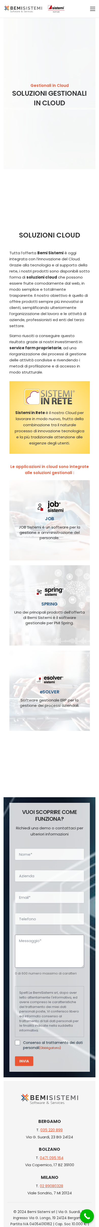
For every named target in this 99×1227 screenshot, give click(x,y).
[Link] (23, 9)
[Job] (49, 520)
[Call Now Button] (87, 1216)
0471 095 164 (51, 1157)
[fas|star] (49, 1099)
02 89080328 (51, 1186)
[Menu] (92, 9)
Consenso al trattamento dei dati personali (53, 1045)
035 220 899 (51, 1130)
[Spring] (49, 605)
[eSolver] (49, 691)
